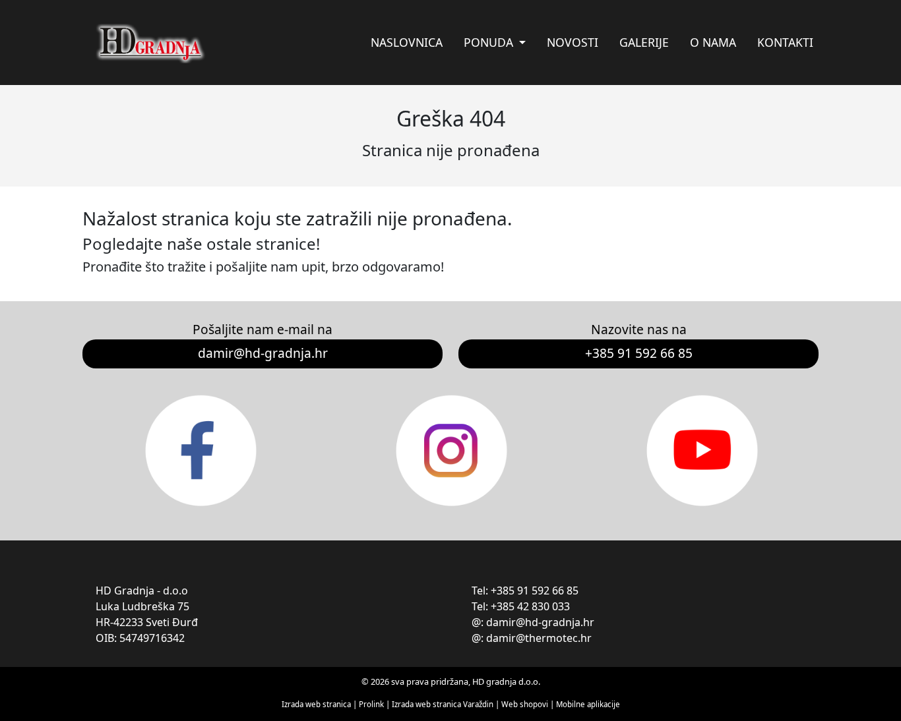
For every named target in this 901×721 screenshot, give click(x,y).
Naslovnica (407, 42)
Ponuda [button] (490, 42)
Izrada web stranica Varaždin (442, 704)
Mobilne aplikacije (588, 704)
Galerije (644, 42)
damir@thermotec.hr (539, 638)
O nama (713, 42)
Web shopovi (524, 704)
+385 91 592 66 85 (639, 353)
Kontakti (785, 42)
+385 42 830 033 (530, 606)
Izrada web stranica (316, 704)
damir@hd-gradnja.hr (263, 353)
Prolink (372, 704)
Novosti (572, 42)
